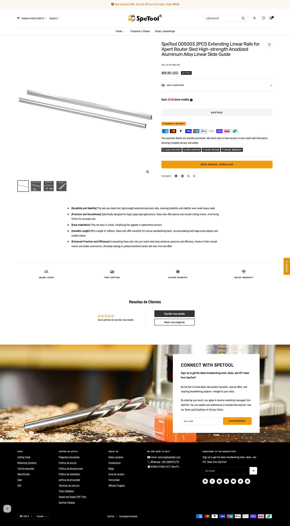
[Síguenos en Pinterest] (226, 481)
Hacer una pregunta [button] (174, 322)
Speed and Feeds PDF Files (72, 497)
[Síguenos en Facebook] (205, 481)
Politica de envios (68, 463)
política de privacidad (69, 480)
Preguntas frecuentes (69, 457)
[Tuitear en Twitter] (188, 176)
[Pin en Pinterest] (182, 176)
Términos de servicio (69, 485)
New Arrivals (23, 474)
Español (53, 18)
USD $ (26, 516)
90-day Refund (212, 149)
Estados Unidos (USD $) (32, 18)
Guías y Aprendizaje (165, 31)
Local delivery (173, 149)
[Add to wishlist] (270, 45)
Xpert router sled (135, 214)
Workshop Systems (27, 463)
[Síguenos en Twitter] (212, 481)
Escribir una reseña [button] (174, 314)
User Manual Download (217, 164)
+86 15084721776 (170, 462)
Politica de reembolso (69, 474)
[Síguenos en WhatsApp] (247, 481)
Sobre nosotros (115, 457)
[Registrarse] (253, 471)
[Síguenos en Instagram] (219, 481)
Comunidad (113, 480)
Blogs (111, 468)
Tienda (119, 31)
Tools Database (66, 491)
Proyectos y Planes (140, 31)
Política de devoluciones (71, 468)
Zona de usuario (116, 474)
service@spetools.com (169, 457)
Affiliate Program (116, 485)
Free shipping (193, 149)
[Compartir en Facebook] (176, 176)
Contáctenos (114, 463)
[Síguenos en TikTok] (240, 481)
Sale (19, 480)
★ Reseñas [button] (287, 266)
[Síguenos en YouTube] (233, 481)
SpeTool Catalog (67, 502)
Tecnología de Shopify (128, 516)
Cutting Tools (23, 457)
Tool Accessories (25, 468)
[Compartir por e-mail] (194, 176)
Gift (19, 485)
